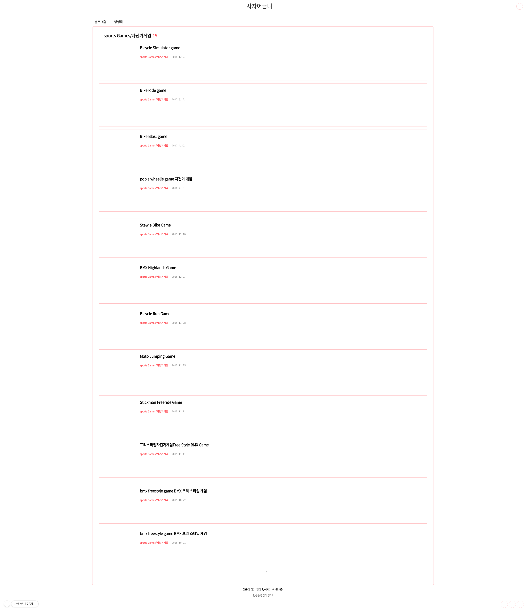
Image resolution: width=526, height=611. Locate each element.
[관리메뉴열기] (7, 604)
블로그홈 (100, 21)
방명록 (118, 21)
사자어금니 (259, 6)
